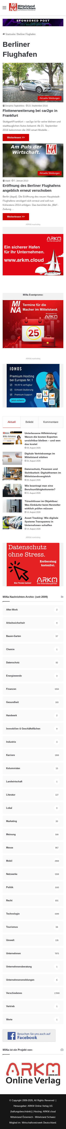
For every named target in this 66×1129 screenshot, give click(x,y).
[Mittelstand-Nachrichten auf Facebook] (29, 1041)
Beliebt (29, 421)
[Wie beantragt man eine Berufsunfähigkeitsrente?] (12, 490)
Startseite (10, 34)
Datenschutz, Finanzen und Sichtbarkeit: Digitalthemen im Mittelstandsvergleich (43, 473)
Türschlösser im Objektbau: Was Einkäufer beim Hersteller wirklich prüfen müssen (42, 505)
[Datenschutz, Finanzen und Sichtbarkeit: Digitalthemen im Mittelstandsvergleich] (12, 473)
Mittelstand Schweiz (45, 1117)
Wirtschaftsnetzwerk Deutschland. (39, 1122)
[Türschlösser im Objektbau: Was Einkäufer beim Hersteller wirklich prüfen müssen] (12, 505)
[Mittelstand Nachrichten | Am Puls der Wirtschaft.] (22, 7)
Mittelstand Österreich (21, 1117)
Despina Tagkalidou (14, 106)
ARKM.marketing (33, 224)
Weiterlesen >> (16, 137)
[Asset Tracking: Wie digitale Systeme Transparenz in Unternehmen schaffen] (12, 522)
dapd (7, 181)
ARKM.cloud (49, 1111)
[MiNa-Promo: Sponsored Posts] (33, 22)
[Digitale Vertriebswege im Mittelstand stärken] (12, 458)
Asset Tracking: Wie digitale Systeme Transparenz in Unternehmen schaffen (41, 521)
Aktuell (11, 421)
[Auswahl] (4, 9)
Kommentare (50, 421)
